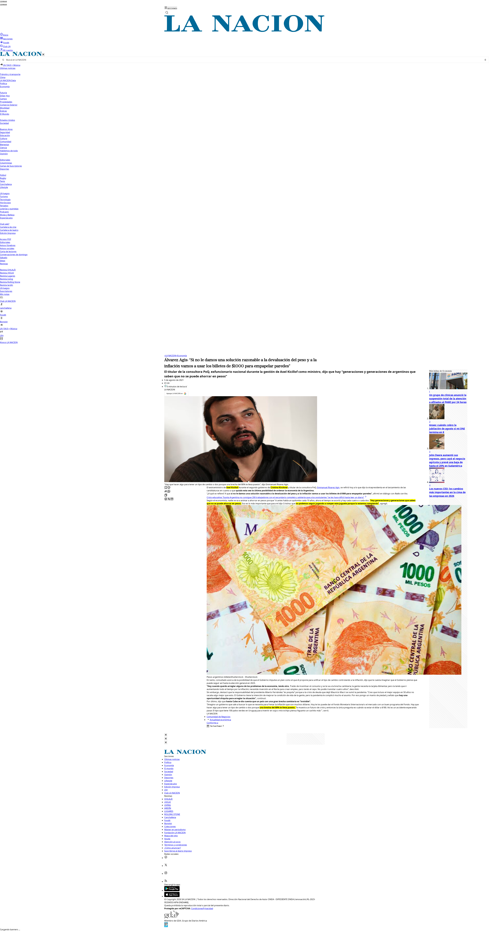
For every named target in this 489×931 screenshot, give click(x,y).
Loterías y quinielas (9, 208)
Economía (181, 355)
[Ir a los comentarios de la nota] (168, 487)
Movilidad (4, 108)
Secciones (8, 38)
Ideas (2, 260)
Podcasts (4, 211)
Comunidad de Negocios (218, 716)
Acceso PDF (5, 239)
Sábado (3, 257)
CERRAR (3, 2)
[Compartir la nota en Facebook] (165, 499)
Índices (3, 111)
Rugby (3, 178)
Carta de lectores (8, 251)
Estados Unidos (7, 120)
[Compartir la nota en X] (168, 499)
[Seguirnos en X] (165, 865)
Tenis (2, 181)
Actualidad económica (220, 719)
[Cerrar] (43, 54)
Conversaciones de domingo (14, 254)
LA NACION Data (8, 80)
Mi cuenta (8, 50)
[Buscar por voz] (485, 59)
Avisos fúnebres (7, 245)
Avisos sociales (7, 248)
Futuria (3, 92)
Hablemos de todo (9, 150)
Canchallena (6, 184)
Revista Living (6, 279)
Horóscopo (5, 202)
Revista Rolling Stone (10, 282)
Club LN (6, 46)
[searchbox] (243, 59)
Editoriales (5, 159)
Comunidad (5, 141)
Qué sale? (4, 224)
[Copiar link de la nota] (165, 495)
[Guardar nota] (165, 487)
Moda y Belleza (7, 214)
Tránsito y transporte (10, 74)
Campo (3, 98)
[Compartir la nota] (165, 491)
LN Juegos (5, 193)
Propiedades (6, 101)
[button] (244, 198)
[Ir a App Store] (172, 896)
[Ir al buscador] (166, 12)
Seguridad (5, 132)
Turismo (4, 196)
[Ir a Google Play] (172, 890)
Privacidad (208, 908)
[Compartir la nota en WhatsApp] (168, 491)
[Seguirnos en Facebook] (165, 857)
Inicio (5, 35)
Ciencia (3, 147)
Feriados (4, 205)
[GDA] (171, 917)
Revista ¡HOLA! (7, 272)
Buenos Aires (6, 129)
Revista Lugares (7, 276)
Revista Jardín (6, 285)
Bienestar (4, 144)
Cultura (3, 138)
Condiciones (197, 908)
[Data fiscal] (166, 926)
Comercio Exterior (8, 104)
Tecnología (5, 199)
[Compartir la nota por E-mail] (171, 499)
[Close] (165, 735)
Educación (5, 135)
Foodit (6, 42)
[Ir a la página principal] (244, 31)
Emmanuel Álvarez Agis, (328, 487)
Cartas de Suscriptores (11, 166)
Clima (2, 77)
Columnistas (6, 163)
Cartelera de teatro (9, 230)
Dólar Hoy (5, 95)
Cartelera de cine (8, 227)
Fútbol (3, 175)
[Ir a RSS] (165, 881)
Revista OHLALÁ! (8, 269)
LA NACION (170, 355)
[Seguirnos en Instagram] (165, 873)
